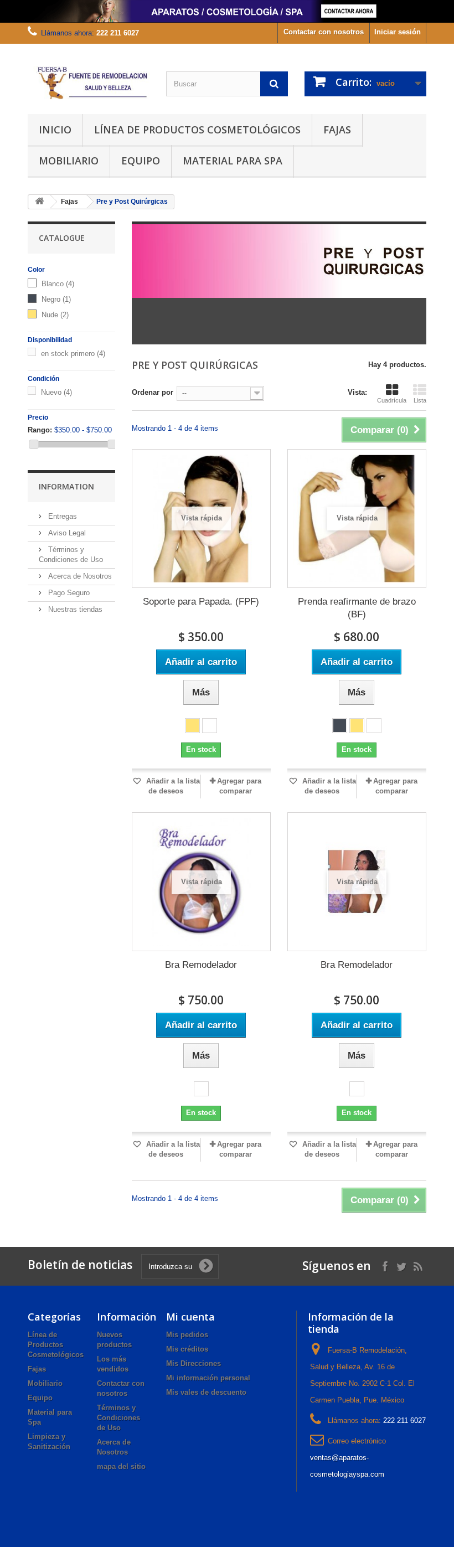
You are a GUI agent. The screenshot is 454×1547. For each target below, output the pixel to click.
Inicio (55, 129)
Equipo (140, 160)
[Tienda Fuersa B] (88, 83)
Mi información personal (208, 1378)
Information (66, 486)
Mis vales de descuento (206, 1392)
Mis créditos (187, 1349)
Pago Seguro (68, 593)
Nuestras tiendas (74, 609)
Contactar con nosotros (323, 32)
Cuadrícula (391, 400)
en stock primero (73, 353)
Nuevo (56, 392)
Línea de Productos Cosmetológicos (197, 129)
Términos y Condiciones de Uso (118, 1418)
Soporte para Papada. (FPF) (201, 601)
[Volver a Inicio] (39, 202)
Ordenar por (152, 392)
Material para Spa (232, 160)
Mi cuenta (190, 1316)
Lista (420, 400)
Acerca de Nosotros (79, 576)
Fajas (337, 129)
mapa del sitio (121, 1466)
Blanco (58, 284)
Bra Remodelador (201, 965)
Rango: (40, 430)
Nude (55, 315)
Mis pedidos (187, 1335)
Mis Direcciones (193, 1363)
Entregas (61, 516)
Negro (56, 299)
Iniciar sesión (397, 32)
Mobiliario (69, 160)
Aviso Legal (66, 533)
